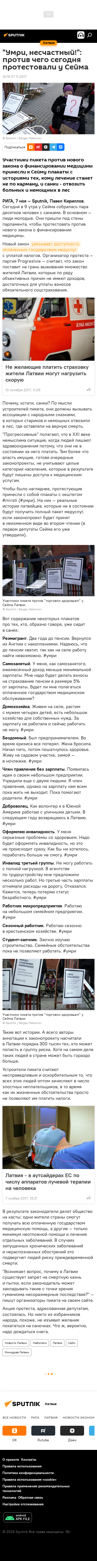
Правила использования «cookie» (29, 1479)
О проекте (10, 1459)
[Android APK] (18, 1518)
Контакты (28, 1459)
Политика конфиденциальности (28, 1473)
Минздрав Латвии (17, 1352)
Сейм (71, 1343)
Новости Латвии (16, 1343)
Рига (35, 1417)
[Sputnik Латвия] (14, 37)
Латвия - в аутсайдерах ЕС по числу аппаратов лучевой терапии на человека (48, 1181)
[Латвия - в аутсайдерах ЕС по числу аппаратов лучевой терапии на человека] (48, 1137)
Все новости (14, 1417)
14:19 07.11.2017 (14, 76)
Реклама (9, 1497)
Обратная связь (30, 1497)
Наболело (40, 1343)
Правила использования (22, 1466)
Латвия (57, 1343)
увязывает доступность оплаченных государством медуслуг (41, 246)
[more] (89, 389)
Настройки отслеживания (23, 1504)
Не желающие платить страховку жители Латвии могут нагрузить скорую (47, 373)
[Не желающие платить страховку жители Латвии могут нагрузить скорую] (48, 329)
